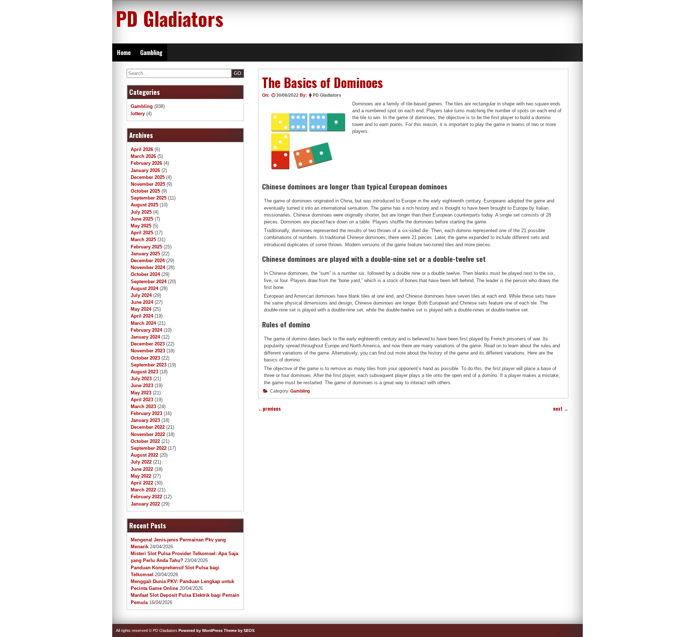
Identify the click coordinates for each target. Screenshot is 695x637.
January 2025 (145, 253)
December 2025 (148, 177)
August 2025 (144, 205)
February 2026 (146, 163)
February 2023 (146, 413)
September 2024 (149, 281)
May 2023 (141, 392)
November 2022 (148, 434)
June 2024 (142, 302)
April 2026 (142, 149)
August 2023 (144, 371)
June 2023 (142, 385)
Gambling (151, 52)
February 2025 (146, 247)
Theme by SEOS (239, 630)
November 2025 (148, 184)
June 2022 (142, 469)
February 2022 (146, 496)
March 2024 (143, 323)
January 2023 (145, 420)
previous (269, 408)
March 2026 (143, 156)
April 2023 (142, 399)
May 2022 (141, 476)
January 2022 (145, 504)
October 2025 (145, 191)
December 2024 (148, 260)
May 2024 (141, 309)
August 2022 (144, 455)
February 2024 (146, 330)
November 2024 (148, 267)
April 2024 (142, 316)
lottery (138, 113)
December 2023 (148, 344)
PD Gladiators (169, 18)
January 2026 (145, 170)
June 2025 (142, 219)
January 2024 (145, 337)
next (560, 408)
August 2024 (144, 288)
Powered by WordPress (200, 630)
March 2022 (143, 490)
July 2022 (141, 462)
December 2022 (148, 427)
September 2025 (149, 198)
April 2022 (142, 483)
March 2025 (143, 239)
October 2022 (145, 441)
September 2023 (149, 365)
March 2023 (143, 406)
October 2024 (145, 274)
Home (124, 52)
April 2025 (142, 232)
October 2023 (145, 358)
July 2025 (141, 212)
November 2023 (148, 350)
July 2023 (141, 378)
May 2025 (141, 226)
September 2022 (149, 448)
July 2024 (141, 295)
